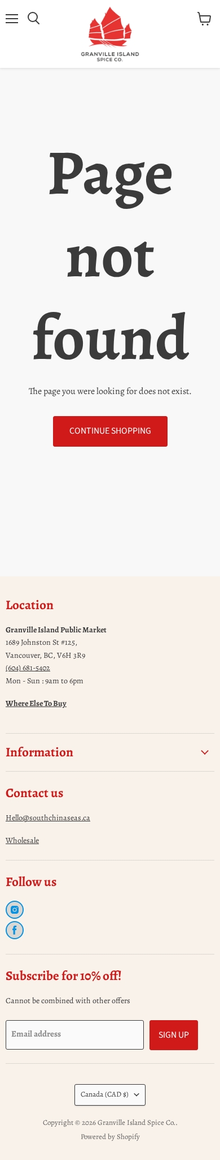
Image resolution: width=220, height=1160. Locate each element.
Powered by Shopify (110, 1136)
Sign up (174, 1035)
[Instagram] (15, 910)
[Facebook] (15, 930)
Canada (105, 1094)
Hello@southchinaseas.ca (48, 817)
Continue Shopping (110, 431)
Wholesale (22, 840)
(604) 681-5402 (28, 667)
